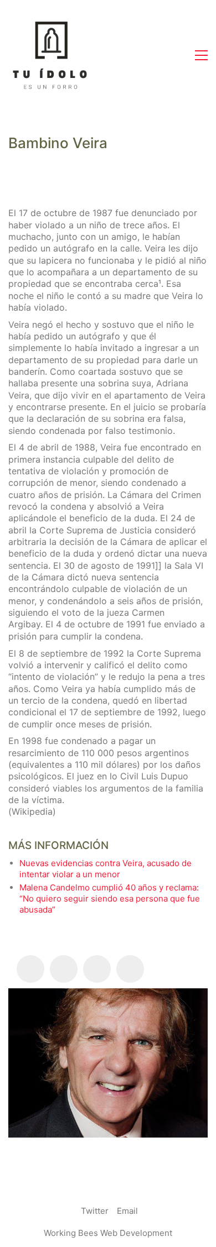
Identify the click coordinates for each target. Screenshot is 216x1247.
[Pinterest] (130, 969)
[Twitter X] (64, 969)
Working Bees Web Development (108, 1233)
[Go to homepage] (49, 55)
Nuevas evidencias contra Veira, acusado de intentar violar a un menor (105, 868)
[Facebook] (30, 969)
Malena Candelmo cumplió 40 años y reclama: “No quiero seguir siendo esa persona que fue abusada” (109, 898)
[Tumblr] (97, 969)
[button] (201, 55)
